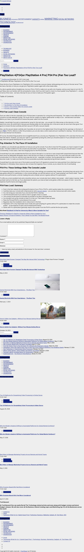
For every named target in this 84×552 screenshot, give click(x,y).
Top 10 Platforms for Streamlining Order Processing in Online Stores (23, 339)
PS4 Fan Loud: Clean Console (12, 103)
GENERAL (42, 19)
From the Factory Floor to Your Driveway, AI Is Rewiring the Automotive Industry (26, 346)
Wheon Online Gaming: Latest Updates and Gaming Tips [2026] (21, 350)
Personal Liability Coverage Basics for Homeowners (18, 352)
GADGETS (36, 19)
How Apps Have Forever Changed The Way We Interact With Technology (22, 259)
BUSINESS (5, 18)
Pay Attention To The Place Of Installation (15, 105)
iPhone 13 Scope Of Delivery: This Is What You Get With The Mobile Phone (24, 215)
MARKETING (51, 18)
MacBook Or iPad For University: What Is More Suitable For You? (28, 210)
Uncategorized (19, 22)
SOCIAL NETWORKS (66, 19)
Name (2, 239)
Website (2, 246)
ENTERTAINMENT (25, 19)
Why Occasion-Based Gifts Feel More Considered (17, 344)
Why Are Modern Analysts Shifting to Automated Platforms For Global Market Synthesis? (28, 341)
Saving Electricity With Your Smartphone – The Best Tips (17, 290)
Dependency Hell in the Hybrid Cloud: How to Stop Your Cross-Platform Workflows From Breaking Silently (33, 347)
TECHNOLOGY (8, 22)
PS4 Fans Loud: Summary (11, 108)
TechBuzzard (5, 79)
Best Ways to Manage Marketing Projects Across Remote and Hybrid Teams (25, 343)
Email (2, 243)
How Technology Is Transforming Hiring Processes (18, 349)
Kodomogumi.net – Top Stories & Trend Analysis (17, 354)
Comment (3, 236)
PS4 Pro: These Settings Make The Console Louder (18, 106)
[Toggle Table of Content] (1, 100)
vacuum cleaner (42, 191)
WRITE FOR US (7, 57)
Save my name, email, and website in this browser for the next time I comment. (26, 249)
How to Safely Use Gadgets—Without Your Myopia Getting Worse (20, 319)
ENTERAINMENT (14, 19)
